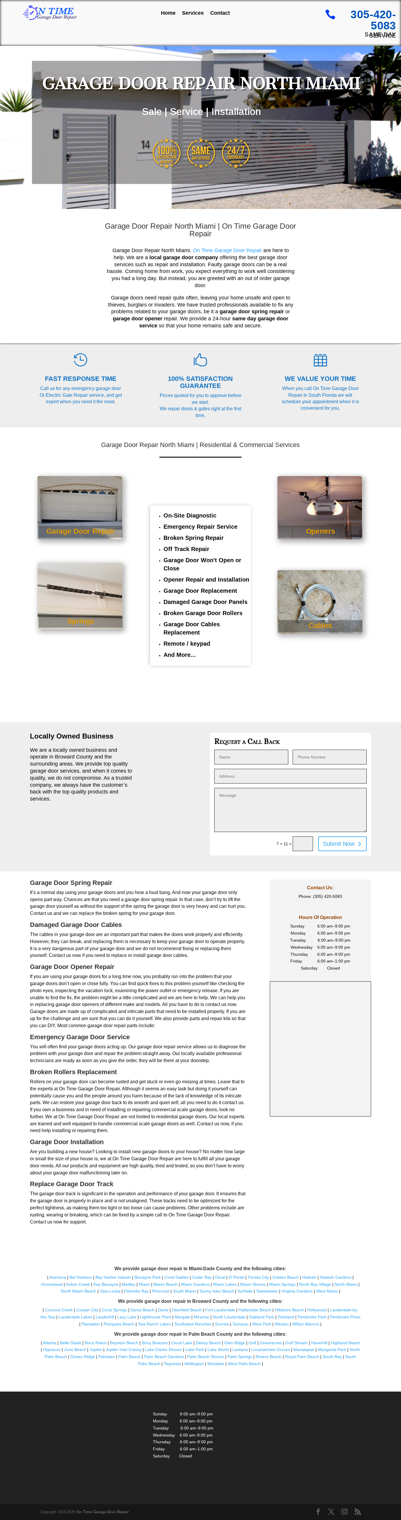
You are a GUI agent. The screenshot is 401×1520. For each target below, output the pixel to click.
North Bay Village (315, 1284)
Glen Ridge (234, 1342)
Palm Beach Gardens (164, 1356)
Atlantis (49, 1342)
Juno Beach (75, 1349)
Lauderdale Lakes (75, 1317)
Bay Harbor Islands (113, 1277)
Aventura (58, 1277)
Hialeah (309, 1277)
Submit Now (338, 844)
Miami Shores (253, 1284)
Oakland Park (261, 1317)
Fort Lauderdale (220, 1310)
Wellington (194, 1363)
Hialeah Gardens (335, 1277)
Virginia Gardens (297, 1291)
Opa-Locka (110, 1291)
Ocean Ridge (82, 1356)
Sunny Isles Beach (217, 1291)
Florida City (258, 1277)
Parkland (286, 1317)
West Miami (327, 1291)
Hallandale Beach (255, 1310)
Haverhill (319, 1342)
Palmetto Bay (136, 1291)
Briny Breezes (155, 1342)
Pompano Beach (119, 1324)
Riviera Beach (269, 1356)
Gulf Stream (296, 1342)
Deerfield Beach (187, 1310)
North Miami (346, 1284)
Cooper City (87, 1310)
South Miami (184, 1291)
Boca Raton (96, 1342)
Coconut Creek (59, 1310)
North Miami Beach (78, 1291)
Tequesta (172, 1363)
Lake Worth (218, 1349)
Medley (128, 1284)
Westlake (215, 1363)
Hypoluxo (51, 1349)
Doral (220, 1277)
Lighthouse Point (155, 1317)
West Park (261, 1324)
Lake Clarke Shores (163, 1349)
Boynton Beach (124, 1342)
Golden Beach (285, 1277)
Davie (163, 1310)
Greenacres (271, 1342)
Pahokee (106, 1356)
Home (168, 13)
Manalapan (304, 1349)
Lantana (240, 1349)
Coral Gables (176, 1277)
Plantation (91, 1324)
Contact (220, 13)
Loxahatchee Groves (270, 1349)
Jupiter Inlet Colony (123, 1349)
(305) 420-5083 (327, 896)
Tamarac (240, 1324)
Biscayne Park (147, 1277)
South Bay (332, 1356)
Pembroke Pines (345, 1317)
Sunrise (222, 1324)
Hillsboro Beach (289, 1310)
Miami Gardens (195, 1284)
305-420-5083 (373, 20)
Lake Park (194, 1349)
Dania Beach (142, 1310)
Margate (182, 1317)
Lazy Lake (127, 1317)
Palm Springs (240, 1356)
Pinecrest (160, 1291)
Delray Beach (208, 1342)
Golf (252, 1342)
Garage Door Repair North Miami (160, 226)
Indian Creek (78, 1284)
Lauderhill (105, 1317)
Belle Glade (70, 1342)
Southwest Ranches (192, 1324)
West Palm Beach (244, 1363)
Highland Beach (345, 1342)
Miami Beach (166, 1284)
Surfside (245, 1291)
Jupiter (96, 1349)
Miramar (201, 1317)
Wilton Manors (305, 1324)
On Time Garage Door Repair (227, 250)
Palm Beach (129, 1356)
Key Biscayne (105, 1284)
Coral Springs (114, 1310)
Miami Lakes (225, 1284)
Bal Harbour (81, 1277)
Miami (144, 1284)
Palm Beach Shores (205, 1356)
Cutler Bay (202, 1277)
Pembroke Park (312, 1317)
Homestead (52, 1284)
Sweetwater (267, 1291)
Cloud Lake (181, 1342)
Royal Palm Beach (302, 1356)
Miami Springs (282, 1284)
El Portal (236, 1277)
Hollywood (316, 1310)
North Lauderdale (229, 1317)
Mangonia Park (332, 1349)
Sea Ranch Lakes (154, 1324)
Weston (282, 1324)
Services (193, 13)
